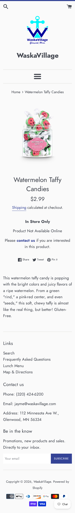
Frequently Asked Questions (27, 359)
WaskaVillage (42, 481)
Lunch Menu (13, 366)
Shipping (19, 207)
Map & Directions (18, 372)
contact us (26, 240)
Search (9, 353)
